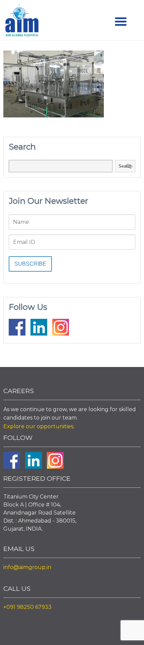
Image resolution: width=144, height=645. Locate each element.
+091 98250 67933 (27, 607)
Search (125, 166)
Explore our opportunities (38, 426)
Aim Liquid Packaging (21, 21)
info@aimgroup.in (27, 567)
